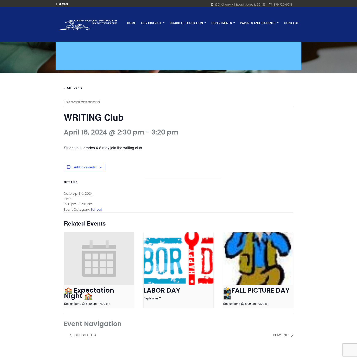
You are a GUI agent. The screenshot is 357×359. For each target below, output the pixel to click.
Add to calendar (85, 167)
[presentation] (99, 258)
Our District (151, 22)
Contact (291, 22)
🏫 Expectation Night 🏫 (89, 293)
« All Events (73, 88)
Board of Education (186, 22)
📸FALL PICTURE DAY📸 (256, 293)
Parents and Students (257, 22)
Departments (221, 22)
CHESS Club (85, 335)
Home (131, 22)
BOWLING (281, 335)
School (96, 209)
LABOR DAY (162, 290)
